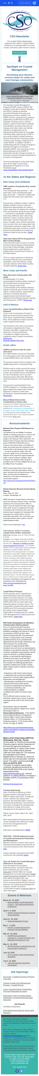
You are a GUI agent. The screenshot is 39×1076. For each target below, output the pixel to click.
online (26, 855)
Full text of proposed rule (12, 784)
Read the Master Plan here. (13, 341)
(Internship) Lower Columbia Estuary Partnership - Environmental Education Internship (18, 998)
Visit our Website (19, 53)
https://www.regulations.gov (13, 774)
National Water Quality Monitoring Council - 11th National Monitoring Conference (21, 904)
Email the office (27, 889)
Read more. (22, 266)
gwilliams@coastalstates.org (14, 1036)
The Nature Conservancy (11, 1006)
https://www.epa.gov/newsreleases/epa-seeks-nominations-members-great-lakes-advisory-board (19, 730)
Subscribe (7, 872)
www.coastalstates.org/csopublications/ (18, 170)
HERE (27, 830)
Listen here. (18, 617)
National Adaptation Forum (18, 921)
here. (5, 849)
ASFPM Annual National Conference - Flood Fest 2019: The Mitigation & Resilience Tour (21, 938)
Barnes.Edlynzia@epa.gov (13, 713)
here (23, 524)
